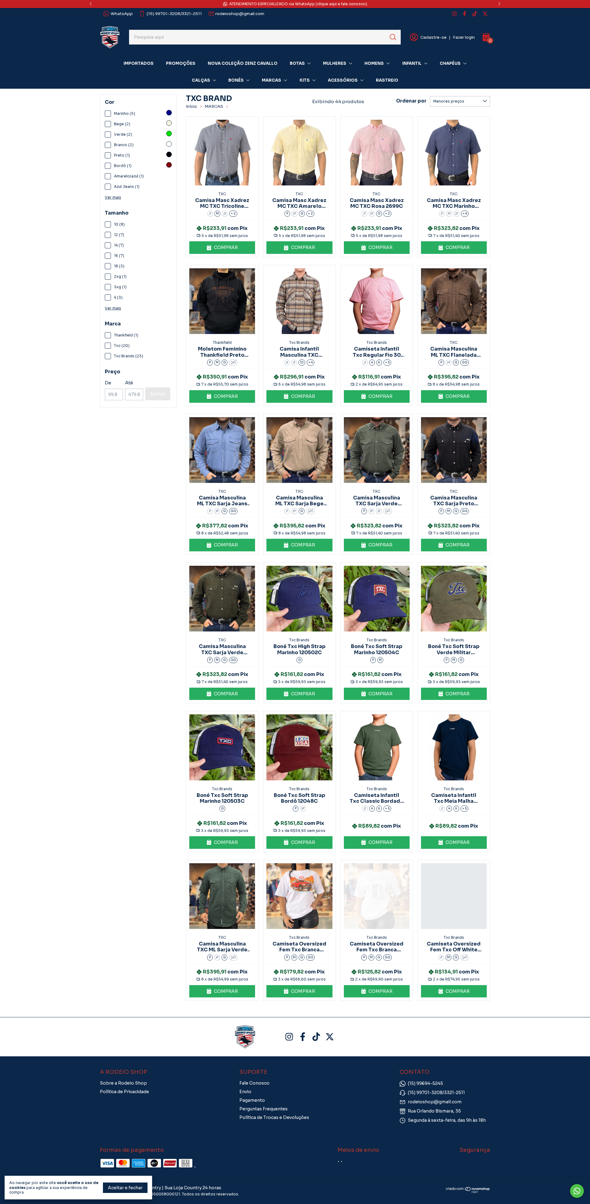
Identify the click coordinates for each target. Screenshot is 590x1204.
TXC (222, 194)
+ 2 (233, 214)
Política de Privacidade (124, 1091)
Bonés (236, 80)
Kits (305, 80)
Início (191, 106)
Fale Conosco (254, 1083)
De (108, 383)
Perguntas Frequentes (263, 1109)
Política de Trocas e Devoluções (274, 1117)
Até (129, 383)
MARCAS (214, 106)
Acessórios (343, 80)
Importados (139, 63)
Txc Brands (299, 342)
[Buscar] (392, 37)
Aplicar (158, 394)
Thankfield (222, 342)
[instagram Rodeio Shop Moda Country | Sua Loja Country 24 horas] (454, 14)
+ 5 (387, 362)
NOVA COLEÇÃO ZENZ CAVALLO (242, 63)
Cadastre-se (433, 37)
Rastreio (387, 80)
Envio (245, 1091)
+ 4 (464, 214)
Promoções (180, 63)
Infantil (412, 63)
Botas (297, 63)
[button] (222, 247)
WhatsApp (122, 13)
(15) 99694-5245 (425, 1083)
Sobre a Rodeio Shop (123, 1083)
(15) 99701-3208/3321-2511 (174, 13)
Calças (201, 80)
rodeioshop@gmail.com (239, 13)
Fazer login (464, 37)
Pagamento (252, 1100)
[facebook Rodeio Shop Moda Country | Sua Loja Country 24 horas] (464, 14)
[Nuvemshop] (468, 1198)
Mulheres (334, 63)
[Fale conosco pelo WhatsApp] (577, 1191)
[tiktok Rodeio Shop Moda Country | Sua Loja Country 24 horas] (475, 14)
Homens (374, 63)
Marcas (271, 80)
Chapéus (450, 63)
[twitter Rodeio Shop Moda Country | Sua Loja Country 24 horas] (485, 14)
